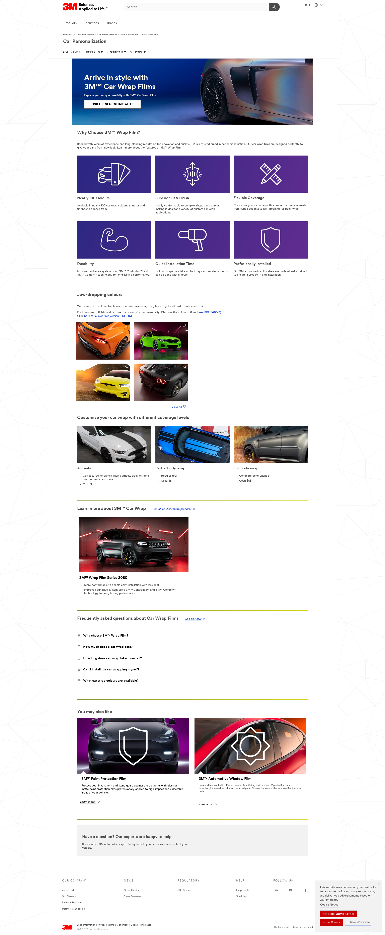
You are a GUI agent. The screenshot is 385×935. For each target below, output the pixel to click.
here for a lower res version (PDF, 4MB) (109, 316)
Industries (92, 23)
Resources (115, 52)
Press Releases (132, 896)
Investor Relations (72, 902)
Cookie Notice (329, 904)
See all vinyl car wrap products (172, 509)
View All (177, 407)
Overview (70, 52)
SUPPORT (136, 52)
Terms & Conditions (118, 925)
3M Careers (69, 896)
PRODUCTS (92, 52)
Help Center (243, 890)
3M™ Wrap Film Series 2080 (103, 578)
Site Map (241, 896)
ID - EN (309, 5)
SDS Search (184, 890)
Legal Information (86, 925)
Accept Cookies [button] (331, 922)
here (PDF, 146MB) (209, 312)
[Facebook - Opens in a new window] (305, 890)
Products (70, 23)
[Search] (274, 7)
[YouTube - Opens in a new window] (291, 890)
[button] (358, 922)
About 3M (68, 890)
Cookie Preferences (141, 925)
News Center (131, 890)
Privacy (101, 925)
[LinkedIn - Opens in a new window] (276, 890)
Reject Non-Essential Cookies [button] (338, 914)
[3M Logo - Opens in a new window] (85, 7)
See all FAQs (193, 619)
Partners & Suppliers (73, 909)
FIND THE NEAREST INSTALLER (112, 104)
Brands (112, 23)
